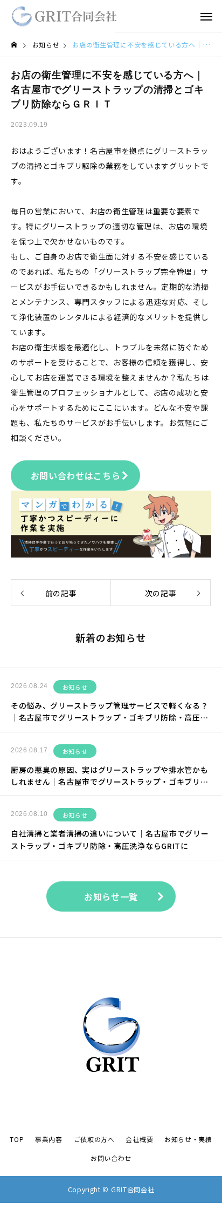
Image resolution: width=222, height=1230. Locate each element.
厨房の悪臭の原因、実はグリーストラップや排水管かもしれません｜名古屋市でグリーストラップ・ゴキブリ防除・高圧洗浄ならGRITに (110, 776)
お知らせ (75, 687)
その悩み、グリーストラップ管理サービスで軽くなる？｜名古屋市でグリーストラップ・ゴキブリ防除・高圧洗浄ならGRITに (110, 712)
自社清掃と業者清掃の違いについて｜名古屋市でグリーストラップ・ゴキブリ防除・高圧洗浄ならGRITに (110, 839)
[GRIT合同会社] (64, 16)
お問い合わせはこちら (76, 475)
